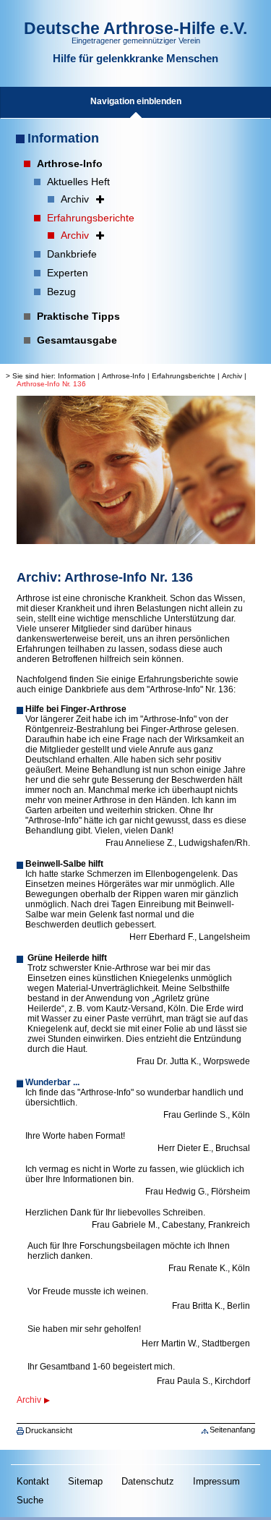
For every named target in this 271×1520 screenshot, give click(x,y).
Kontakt (33, 1481)
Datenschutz (147, 1481)
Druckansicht (48, 1430)
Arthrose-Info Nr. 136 (51, 384)
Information (63, 138)
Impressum (216, 1481)
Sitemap (85, 1481)
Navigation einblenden (135, 101)
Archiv (232, 376)
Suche (30, 1500)
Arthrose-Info (123, 376)
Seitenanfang (232, 1429)
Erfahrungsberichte (183, 376)
